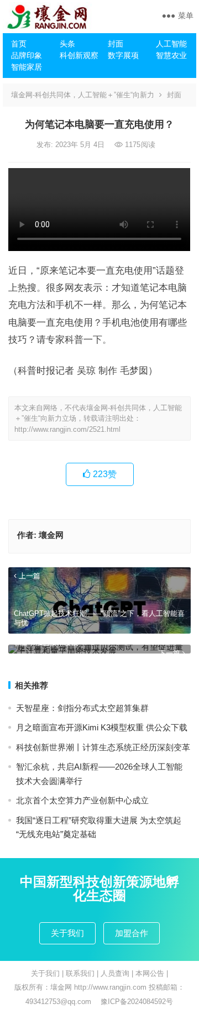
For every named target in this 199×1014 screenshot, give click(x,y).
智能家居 (26, 66)
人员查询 (115, 973)
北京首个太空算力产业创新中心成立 (82, 800)
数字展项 (123, 55)
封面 (115, 43)
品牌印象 (26, 55)
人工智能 (171, 43)
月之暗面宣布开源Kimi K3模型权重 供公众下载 (101, 727)
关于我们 (67, 933)
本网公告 (149, 973)
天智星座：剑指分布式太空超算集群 (82, 708)
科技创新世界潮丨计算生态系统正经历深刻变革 (103, 747)
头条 (67, 43)
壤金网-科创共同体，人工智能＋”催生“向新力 (82, 95)
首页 (19, 43)
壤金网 (51, 535)
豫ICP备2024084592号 (137, 1001)
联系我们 (80, 973)
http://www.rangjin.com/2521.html (67, 429)
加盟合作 (131, 933)
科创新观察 (79, 55)
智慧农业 (171, 55)
